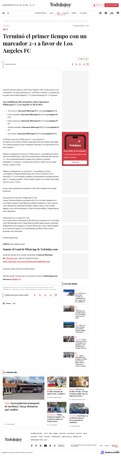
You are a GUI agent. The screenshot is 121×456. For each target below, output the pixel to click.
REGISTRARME (112, 5)
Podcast (47, 437)
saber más (75, 162)
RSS (101, 445)
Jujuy (51, 13)
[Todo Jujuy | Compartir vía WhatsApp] (80, 64)
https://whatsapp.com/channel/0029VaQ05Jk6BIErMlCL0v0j (26, 261)
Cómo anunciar (114, 445)
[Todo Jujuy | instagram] (36, 445)
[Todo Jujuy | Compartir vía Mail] (87, 64)
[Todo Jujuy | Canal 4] (100, 14)
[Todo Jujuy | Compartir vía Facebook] (73, 64)
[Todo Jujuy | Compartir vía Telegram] (84, 64)
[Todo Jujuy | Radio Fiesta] (118, 14)
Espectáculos (67, 437)
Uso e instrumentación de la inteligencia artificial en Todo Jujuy (84, 445)
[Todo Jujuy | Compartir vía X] (76, 64)
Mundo (74, 13)
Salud (85, 434)
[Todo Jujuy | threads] (50, 445)
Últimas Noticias (40, 13)
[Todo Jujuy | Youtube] (45, 445)
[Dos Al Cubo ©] (110, 454)
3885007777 (16, 279)
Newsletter (61, 15)
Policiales (83, 13)
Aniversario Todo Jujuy (39, 440)
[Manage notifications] (116, 446)
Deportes (62, 434)
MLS (14, 303)
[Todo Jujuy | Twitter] (41, 445)
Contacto (106, 445)
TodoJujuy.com (11, 258)
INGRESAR (99, 5)
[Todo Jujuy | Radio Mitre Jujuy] (112, 14)
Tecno (40, 437)
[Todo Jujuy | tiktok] (55, 445)
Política (66, 13)
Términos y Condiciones (61, 445)
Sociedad (34, 437)
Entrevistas (56, 437)
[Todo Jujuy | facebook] (32, 445)
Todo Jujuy (6, 26)
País (58, 13)
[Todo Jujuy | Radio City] (106, 14)
